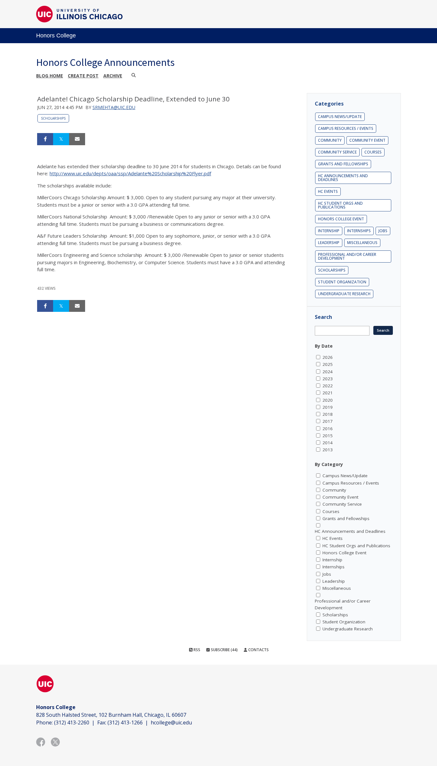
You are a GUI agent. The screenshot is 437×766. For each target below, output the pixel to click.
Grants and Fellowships (343, 164)
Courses (373, 152)
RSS (196, 649)
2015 (327, 435)
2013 (327, 450)
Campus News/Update (340, 116)
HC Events (328, 191)
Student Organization (342, 282)
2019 (327, 407)
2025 (327, 364)
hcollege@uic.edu (171, 722)
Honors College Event (341, 219)
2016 (327, 428)
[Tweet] (61, 139)
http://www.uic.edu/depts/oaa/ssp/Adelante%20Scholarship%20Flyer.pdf (130, 173)
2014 (327, 443)
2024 (327, 372)
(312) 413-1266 (125, 722)
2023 (327, 379)
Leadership (328, 242)
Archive (112, 76)
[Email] (77, 139)
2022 (327, 386)
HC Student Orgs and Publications (340, 205)
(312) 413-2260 (71, 722)
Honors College (56, 35)
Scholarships (53, 118)
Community (330, 140)
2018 (327, 414)
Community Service (337, 152)
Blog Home (49, 76)
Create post (83, 76)
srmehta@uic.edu (113, 107)
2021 (327, 393)
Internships (359, 230)
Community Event (367, 140)
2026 (327, 357)
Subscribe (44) (224, 649)
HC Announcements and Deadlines (343, 177)
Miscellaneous (362, 242)
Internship (328, 230)
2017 (327, 421)
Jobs (382, 230)
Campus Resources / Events (345, 128)
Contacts (258, 649)
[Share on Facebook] (45, 139)
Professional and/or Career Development (347, 256)
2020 (327, 400)
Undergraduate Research (344, 293)
